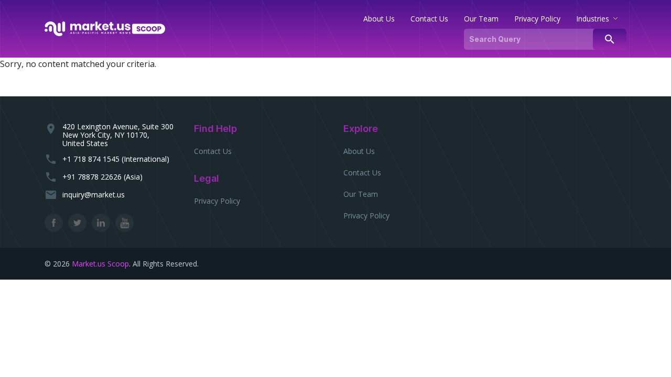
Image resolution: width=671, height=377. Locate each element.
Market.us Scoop (100, 264)
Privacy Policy (217, 201)
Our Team (360, 194)
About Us (359, 151)
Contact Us (213, 151)
